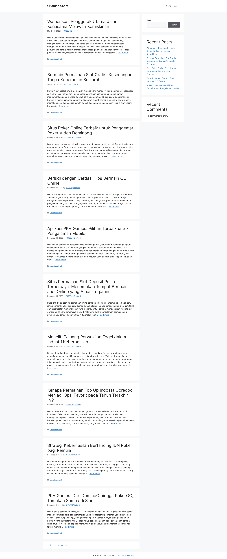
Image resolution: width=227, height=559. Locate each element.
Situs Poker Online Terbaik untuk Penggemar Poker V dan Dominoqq (90, 130)
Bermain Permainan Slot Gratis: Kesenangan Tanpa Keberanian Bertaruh (89, 77)
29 (57, 545)
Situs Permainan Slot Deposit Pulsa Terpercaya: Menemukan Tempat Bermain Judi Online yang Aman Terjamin (87, 286)
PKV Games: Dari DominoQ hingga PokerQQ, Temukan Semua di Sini (90, 498)
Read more (123, 53)
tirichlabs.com (57, 6)
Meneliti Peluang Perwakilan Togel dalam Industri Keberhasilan (86, 339)
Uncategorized (56, 59)
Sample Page (171, 6)
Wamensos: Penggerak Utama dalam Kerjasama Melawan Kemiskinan (83, 24)
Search (150, 20)
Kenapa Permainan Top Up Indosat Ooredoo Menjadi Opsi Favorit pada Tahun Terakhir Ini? (90, 395)
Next (64, 545)
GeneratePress (128, 555)
